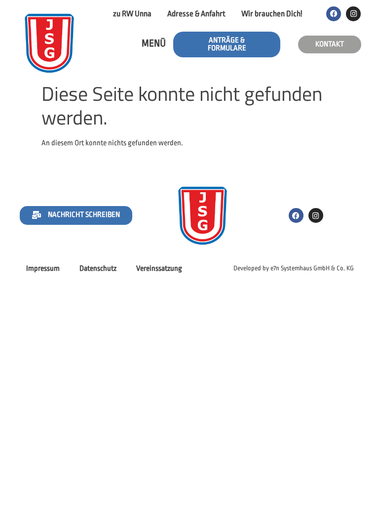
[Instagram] (353, 13)
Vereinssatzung (159, 268)
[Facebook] (333, 13)
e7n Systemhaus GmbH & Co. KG (312, 268)
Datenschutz (97, 268)
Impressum (43, 268)
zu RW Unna (132, 13)
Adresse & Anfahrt (196, 13)
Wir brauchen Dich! (272, 13)
